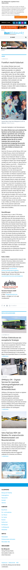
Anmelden (19, 473)
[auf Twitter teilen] (4, 305)
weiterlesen (5, 356)
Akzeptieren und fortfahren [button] (20, 17)
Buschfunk (4, 510)
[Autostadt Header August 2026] (14, 27)
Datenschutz (12, 562)
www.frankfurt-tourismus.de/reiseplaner (12, 276)
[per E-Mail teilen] (7, 305)
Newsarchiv (5, 498)
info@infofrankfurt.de (11, 294)
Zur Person (4, 515)
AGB (17, 562)
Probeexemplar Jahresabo (8, 539)
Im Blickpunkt (5, 527)
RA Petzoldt (5, 524)
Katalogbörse (5, 495)
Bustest (3, 519)
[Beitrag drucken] (9, 305)
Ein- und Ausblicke (6, 512)
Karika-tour (5, 522)
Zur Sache (4, 517)
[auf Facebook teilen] (2, 305)
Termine (4, 502)
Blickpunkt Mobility (7, 492)
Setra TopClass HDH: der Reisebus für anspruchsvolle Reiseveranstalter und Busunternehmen (13, 436)
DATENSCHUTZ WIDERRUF (19, 475)
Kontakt (4, 500)
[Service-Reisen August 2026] (14, 45)
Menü (13, 37)
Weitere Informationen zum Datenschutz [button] (10, 15)
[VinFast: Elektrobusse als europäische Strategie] (14, 324)
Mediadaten (5, 537)
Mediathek (4, 529)
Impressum (4, 562)
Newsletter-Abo (6, 541)
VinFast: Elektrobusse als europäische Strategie (11, 338)
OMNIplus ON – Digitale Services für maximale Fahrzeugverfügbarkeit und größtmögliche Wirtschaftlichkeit (12, 384)
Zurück (14, 305)
